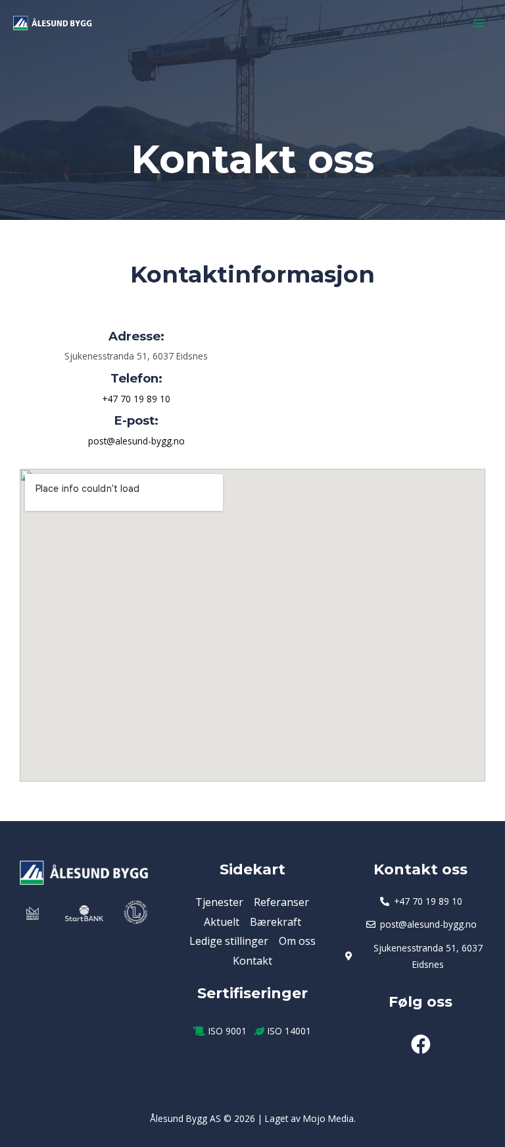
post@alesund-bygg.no (136, 441)
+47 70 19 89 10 (136, 398)
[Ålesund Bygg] (52, 23)
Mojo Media (328, 1118)
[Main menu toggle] (479, 23)
